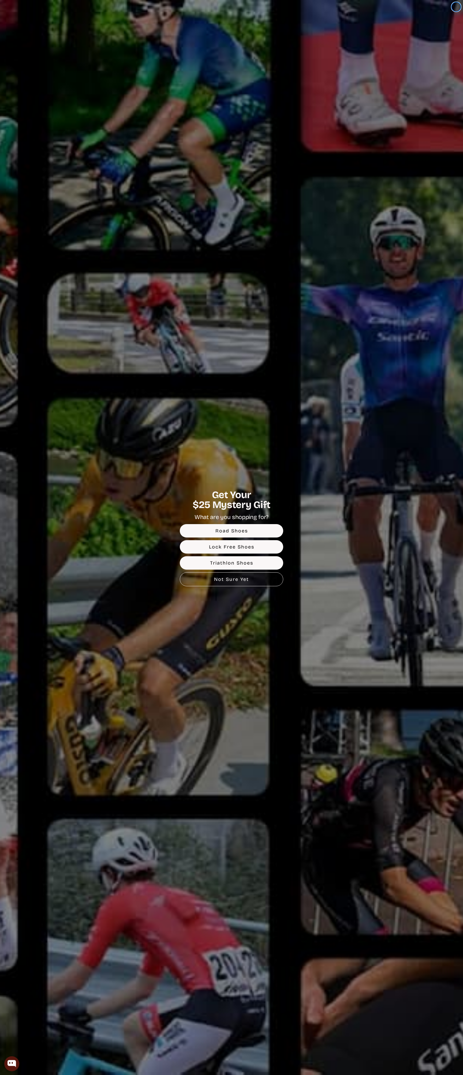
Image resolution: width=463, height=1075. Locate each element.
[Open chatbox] (11, 1063)
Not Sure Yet (231, 579)
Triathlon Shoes (231, 563)
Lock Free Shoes (231, 547)
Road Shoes (231, 531)
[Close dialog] (456, 7)
